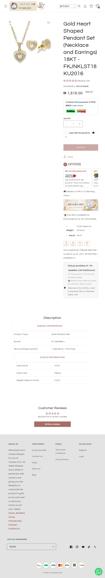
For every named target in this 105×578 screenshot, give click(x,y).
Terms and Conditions (61, 451)
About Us (36, 469)
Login (81, 456)
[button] (6, 6)
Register (83, 450)
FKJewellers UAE (55, 572)
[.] (15, 6)
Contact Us (37, 456)
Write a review (52, 424)
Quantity (67, 118)
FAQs (34, 463)
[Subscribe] (53, 546)
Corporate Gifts (39, 450)
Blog (34, 475)
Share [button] (70, 157)
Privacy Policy (62, 459)
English (65, 6)
